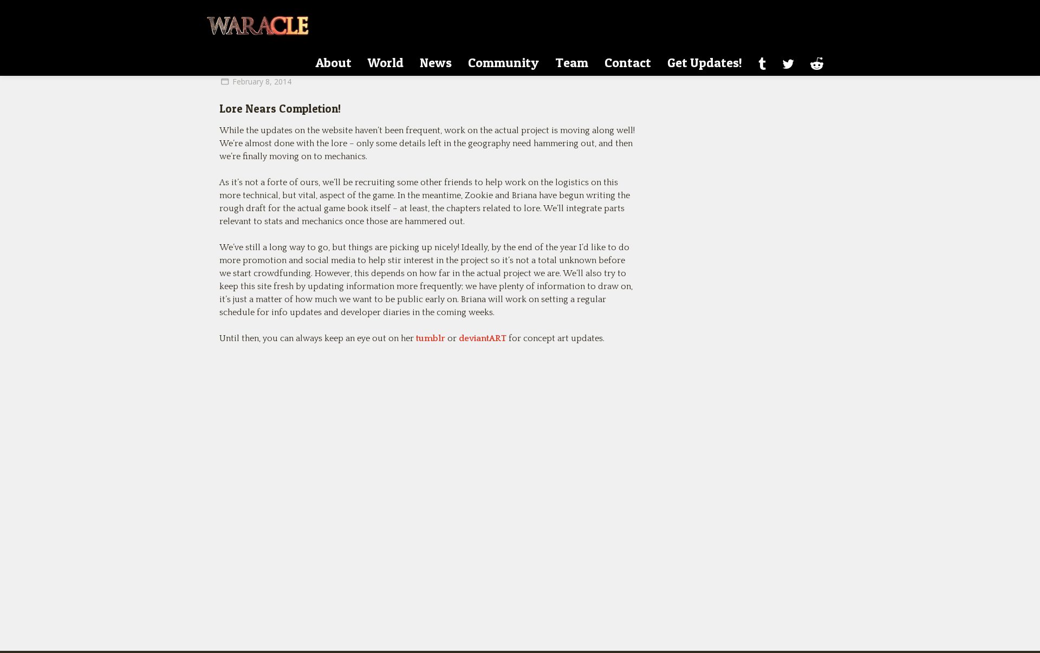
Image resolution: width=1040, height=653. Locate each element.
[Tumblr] (762, 64)
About (334, 62)
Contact (627, 62)
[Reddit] (816, 64)
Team (571, 62)
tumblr (430, 338)
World (386, 62)
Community (503, 62)
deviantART (482, 338)
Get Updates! (704, 62)
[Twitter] (788, 64)
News (436, 62)
